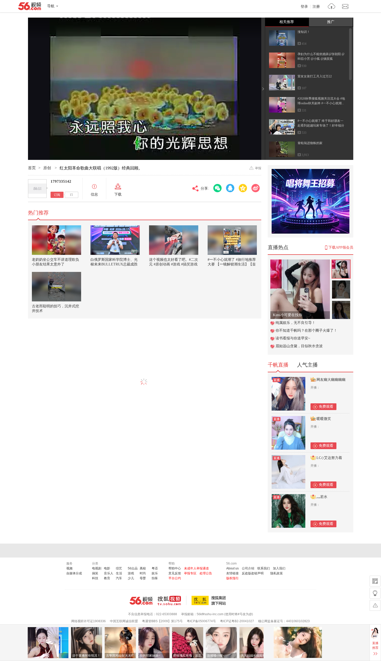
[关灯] (375, 593)
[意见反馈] (375, 605)
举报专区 (190, 573)
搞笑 (95, 573)
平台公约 (174, 578)
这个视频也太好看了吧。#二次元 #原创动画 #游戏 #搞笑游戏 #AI (173, 264)
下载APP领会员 (340, 247)
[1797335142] (37, 188)
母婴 (143, 578)
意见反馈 (174, 573)
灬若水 (321, 497)
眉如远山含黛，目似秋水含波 (299, 346)
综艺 (119, 568)
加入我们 (279, 568)
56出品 (133, 568)
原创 (47, 168)
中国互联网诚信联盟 (124, 621)
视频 (69, 568)
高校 (143, 568)
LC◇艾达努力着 (329, 458)
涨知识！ (304, 32)
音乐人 (108, 573)
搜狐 (210, 600)
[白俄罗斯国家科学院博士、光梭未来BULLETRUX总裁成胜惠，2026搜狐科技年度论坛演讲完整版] (115, 240)
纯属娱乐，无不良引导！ (295, 323)
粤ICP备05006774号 (201, 621)
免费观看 (326, 407)
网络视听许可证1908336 (88, 621)
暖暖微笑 (323, 419)
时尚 (143, 573)
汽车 (119, 578)
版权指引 (232, 578)
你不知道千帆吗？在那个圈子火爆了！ (306, 330)
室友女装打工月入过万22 (315, 76)
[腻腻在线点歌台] (300, 262)
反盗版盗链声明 (253, 573)
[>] (331, 6)
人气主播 (307, 365)
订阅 (57, 195)
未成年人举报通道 (196, 568)
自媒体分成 (74, 573)
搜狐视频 (172, 600)
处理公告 (206, 573)
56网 (141, 601)
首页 (32, 168)
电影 (107, 568)
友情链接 (232, 573)
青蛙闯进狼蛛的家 (310, 143)
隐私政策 (276, 573)
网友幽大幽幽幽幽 (330, 380)
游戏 (131, 573)
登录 (304, 7)
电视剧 (96, 568)
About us (232, 568)
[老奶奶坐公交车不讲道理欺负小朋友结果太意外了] (56, 240)
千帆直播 (278, 365)
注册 (316, 7)
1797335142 (61, 181)
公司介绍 (248, 568)
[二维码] (375, 581)
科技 (95, 578)
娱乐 (155, 573)
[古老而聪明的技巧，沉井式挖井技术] (56, 286)
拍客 (155, 578)
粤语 (155, 568)
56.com (29, 7)
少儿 (131, 578)
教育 (107, 578)
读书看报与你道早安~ (293, 338)
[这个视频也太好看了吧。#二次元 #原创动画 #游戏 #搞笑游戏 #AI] (173, 240)
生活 (119, 573)
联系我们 (263, 568)
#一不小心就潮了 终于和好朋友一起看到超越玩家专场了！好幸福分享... (321, 125)
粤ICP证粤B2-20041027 (237, 621)
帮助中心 (174, 568)
